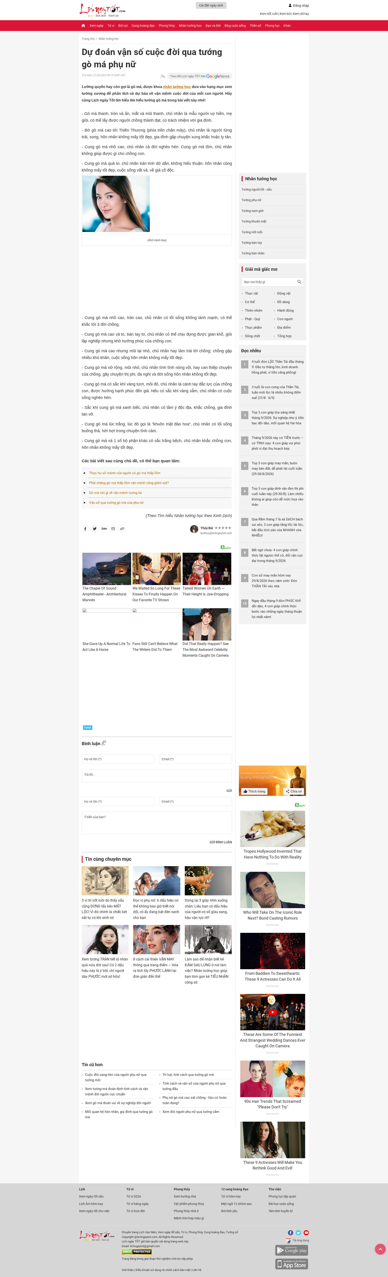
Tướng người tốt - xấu (257, 189)
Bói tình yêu (229, 1211)
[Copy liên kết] (122, 529)
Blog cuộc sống (235, 25)
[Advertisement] (157, 278)
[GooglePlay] (291, 1255)
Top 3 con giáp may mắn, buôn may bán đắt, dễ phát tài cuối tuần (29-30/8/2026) (277, 468)
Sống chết (252, 336)
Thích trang (256, 791)
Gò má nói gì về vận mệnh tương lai (115, 493)
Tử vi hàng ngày (137, 1204)
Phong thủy (167, 25)
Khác (287, 25)
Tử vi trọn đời (135, 1211)
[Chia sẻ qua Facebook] (85, 529)
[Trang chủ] (83, 25)
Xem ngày (97, 25)
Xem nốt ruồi (269, 13)
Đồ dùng (283, 302)
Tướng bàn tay (252, 242)
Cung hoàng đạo (143, 25)
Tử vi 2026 (133, 1196)
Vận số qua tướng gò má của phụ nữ (116, 503)
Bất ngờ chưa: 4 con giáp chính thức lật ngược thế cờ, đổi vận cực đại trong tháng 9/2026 (277, 555)
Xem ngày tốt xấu (91, 1196)
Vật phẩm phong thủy (189, 1204)
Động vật (284, 293)
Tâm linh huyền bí (281, 1211)
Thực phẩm (253, 328)
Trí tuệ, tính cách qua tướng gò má (188, 1075)
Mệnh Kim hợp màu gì (189, 1218)
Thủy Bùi (207, 528)
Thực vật (251, 293)
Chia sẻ (296, 791)
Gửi (229, 791)
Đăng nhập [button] (301, 6)
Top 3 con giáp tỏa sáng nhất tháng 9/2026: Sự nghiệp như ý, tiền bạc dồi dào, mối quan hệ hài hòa (278, 417)
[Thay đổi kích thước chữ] (163, 76)
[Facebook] (289, 1234)
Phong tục (272, 25)
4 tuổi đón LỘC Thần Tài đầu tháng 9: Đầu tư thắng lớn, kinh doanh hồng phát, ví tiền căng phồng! (278, 367)
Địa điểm (284, 328)
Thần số (255, 25)
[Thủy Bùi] (194, 529)
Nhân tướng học (190, 25)
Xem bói (285, 13)
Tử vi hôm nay (231, 1196)
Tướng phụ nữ (251, 200)
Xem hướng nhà (185, 1196)
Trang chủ (88, 38)
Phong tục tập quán (282, 1196)
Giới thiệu (128, 1270)
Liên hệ (196, 1270)
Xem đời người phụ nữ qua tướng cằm (191, 1112)
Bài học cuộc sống (281, 1204)
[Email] (113, 529)
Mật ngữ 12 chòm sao (236, 1204)
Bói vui (123, 25)
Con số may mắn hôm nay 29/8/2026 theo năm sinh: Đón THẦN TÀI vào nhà (274, 580)
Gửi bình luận (221, 842)
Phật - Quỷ (252, 319)
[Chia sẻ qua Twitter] (94, 529)
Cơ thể (250, 302)
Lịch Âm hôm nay (91, 1204)
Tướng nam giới (252, 211)
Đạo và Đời (213, 25)
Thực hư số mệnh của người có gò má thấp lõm (124, 473)
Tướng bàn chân (253, 253)
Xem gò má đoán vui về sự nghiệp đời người (118, 1103)
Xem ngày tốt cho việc (94, 1211)
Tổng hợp (284, 336)
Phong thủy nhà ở (186, 1211)
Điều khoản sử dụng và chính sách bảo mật (163, 1270)
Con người (285, 319)
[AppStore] (291, 1268)
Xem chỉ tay (301, 13)
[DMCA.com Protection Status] (137, 1254)
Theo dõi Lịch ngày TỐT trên (188, 76)
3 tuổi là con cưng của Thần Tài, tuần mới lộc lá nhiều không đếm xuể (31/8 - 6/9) (276, 392)
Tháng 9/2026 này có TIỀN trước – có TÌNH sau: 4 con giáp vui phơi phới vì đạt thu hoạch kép (277, 443)
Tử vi (111, 25)
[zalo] (104, 529)
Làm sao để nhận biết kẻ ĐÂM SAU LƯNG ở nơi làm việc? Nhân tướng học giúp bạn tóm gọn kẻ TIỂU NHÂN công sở (206, 970)
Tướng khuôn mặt (254, 221)
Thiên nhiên (253, 310)
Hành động (285, 310)
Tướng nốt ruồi (252, 232)
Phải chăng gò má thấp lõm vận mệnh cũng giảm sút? (129, 483)
